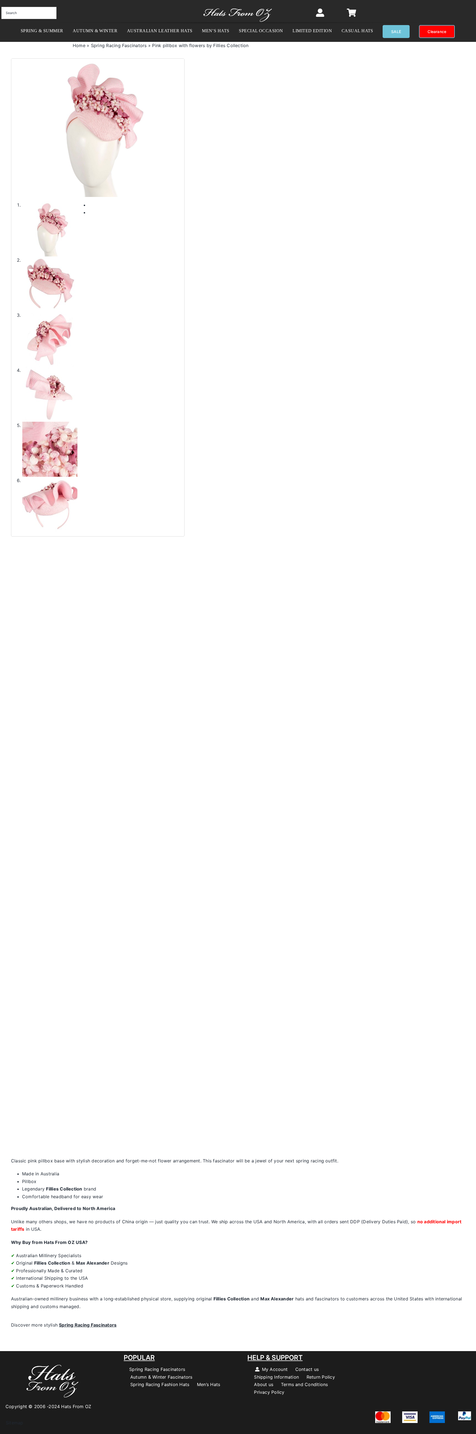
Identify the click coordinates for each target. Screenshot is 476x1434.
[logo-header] (237, 5)
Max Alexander (92, 1263)
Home (79, 45)
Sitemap (11, 1422)
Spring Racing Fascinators (119, 45)
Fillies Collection (64, 1189)
